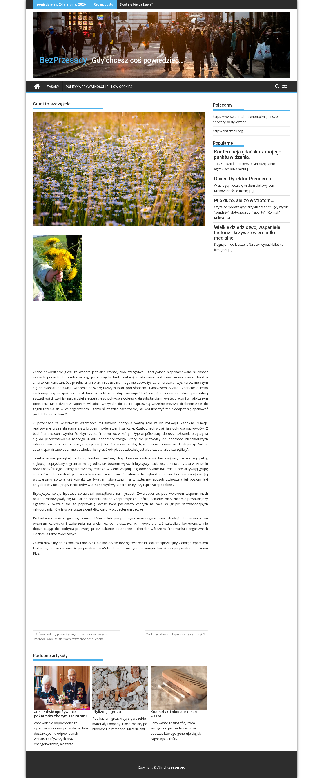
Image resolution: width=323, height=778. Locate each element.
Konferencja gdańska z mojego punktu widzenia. (247, 154)
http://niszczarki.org (228, 131)
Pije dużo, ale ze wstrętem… (244, 200)
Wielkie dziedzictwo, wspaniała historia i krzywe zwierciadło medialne (247, 233)
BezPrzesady (63, 60)
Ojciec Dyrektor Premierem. (244, 178)
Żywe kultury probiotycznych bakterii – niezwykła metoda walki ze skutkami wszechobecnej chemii (70, 636)
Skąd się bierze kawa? (136, 4)
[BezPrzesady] (37, 85)
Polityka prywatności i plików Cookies (99, 87)
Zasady (53, 87)
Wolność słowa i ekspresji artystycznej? (174, 634)
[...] (249, 169)
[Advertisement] (120, 336)
